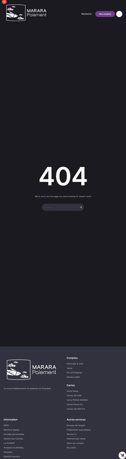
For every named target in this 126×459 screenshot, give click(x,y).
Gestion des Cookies (13, 438)
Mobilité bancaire (12, 456)
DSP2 (6, 425)
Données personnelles (14, 434)
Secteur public (73, 377)
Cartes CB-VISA (74, 395)
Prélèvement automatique (79, 430)
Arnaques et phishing (13, 447)
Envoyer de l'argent (76, 425)
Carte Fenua (72, 391)
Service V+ (72, 434)
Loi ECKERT (9, 443)
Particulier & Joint (75, 363)
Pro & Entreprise (74, 372)
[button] (87, 14)
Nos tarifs (71, 447)
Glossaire (8, 452)
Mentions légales (11, 430)
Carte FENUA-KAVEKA (77, 400)
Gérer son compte (75, 443)
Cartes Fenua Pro (75, 404)
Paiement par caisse (76, 438)
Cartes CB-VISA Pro (76, 409)
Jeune (69, 368)
